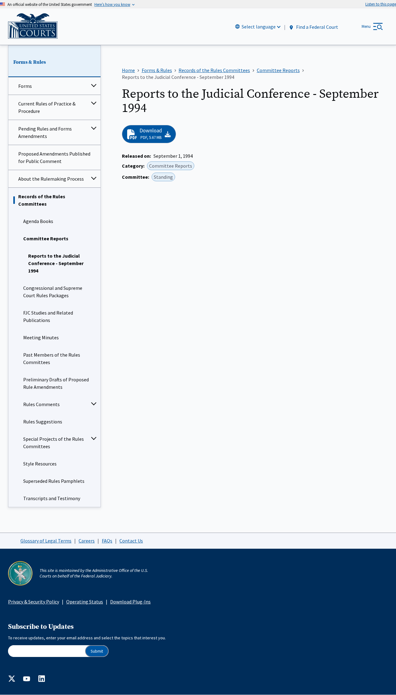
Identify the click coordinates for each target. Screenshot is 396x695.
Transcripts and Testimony (51, 498)
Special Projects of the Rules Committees (53, 442)
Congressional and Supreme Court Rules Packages (52, 291)
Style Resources (40, 464)
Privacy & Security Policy (33, 601)
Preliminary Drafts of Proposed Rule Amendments (56, 383)
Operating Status (84, 601)
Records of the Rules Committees (41, 200)
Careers (87, 541)
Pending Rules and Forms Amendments (45, 132)
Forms (25, 86)
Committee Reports (45, 238)
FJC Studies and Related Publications (48, 316)
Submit (97, 651)
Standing (163, 177)
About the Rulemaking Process (51, 179)
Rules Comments (41, 404)
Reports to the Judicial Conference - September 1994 (56, 263)
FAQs (107, 541)
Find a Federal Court (316, 27)
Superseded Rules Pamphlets (53, 481)
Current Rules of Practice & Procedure (46, 107)
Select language (259, 27)
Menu (366, 26)
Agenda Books (38, 221)
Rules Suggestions (42, 421)
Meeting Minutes (41, 337)
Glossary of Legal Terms (45, 541)
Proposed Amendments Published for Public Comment (54, 157)
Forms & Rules (29, 62)
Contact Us (131, 541)
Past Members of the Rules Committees (51, 358)
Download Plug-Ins (130, 601)
